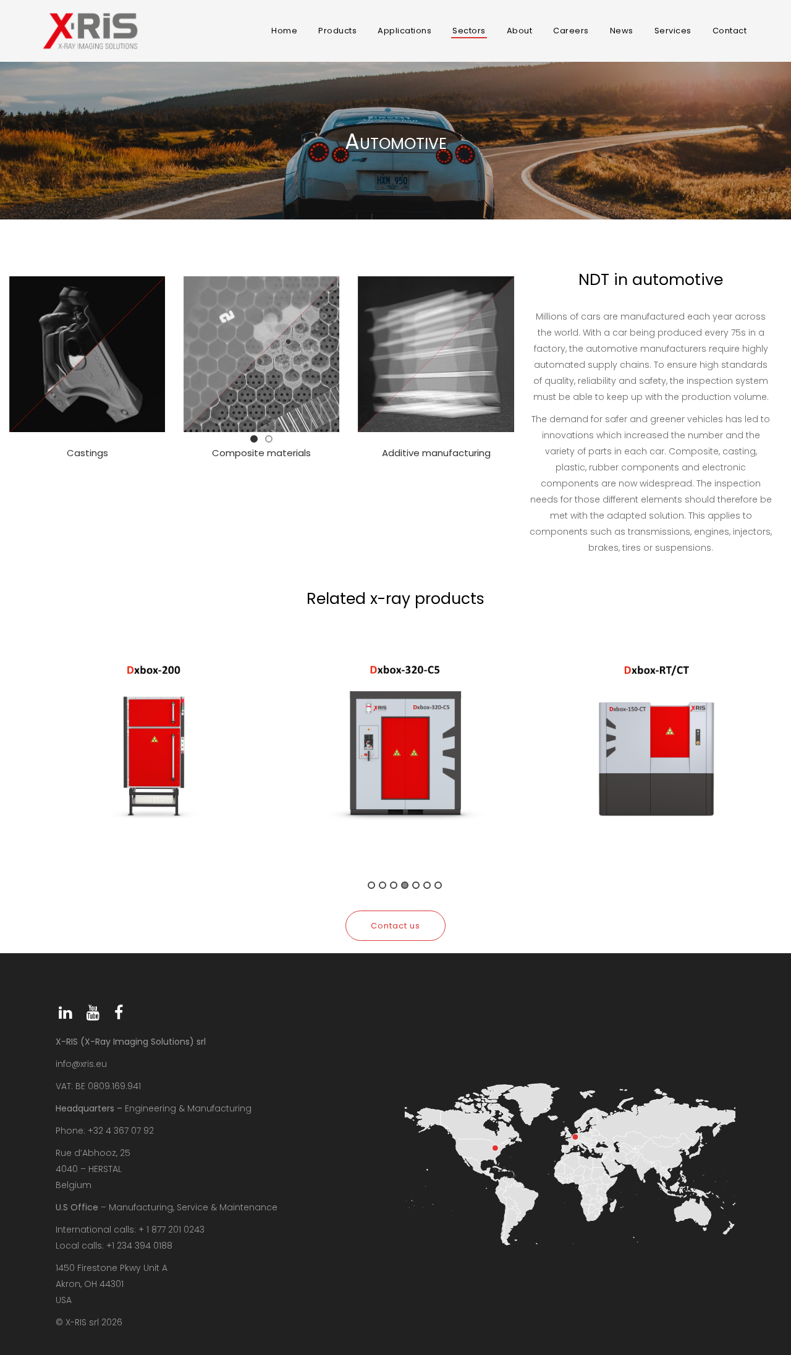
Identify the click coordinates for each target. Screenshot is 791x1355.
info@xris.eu (81, 1064)
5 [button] (416, 885)
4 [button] (404, 885)
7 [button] (438, 885)
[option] (153, 754)
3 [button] (393, 885)
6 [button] (427, 885)
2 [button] (382, 885)
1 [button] (371, 885)
